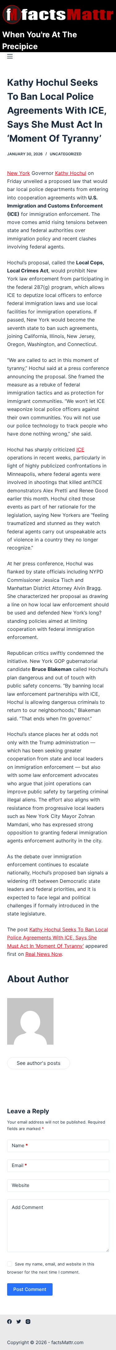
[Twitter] (18, 1321)
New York (18, 173)
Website (20, 1185)
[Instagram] (28, 1321)
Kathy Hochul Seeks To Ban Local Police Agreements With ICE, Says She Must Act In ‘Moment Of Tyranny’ (57, 937)
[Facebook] (9, 1321)
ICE (80, 449)
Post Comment (29, 1289)
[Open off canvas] (10, 56)
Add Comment (27, 1207)
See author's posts (38, 1063)
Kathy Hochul (70, 173)
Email (19, 1165)
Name (20, 1145)
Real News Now (43, 954)
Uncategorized (66, 154)
